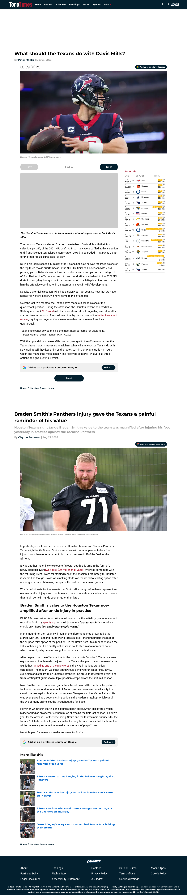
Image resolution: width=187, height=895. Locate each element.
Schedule (60, 4)
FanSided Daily (29, 873)
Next (109, 167)
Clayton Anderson (29, 437)
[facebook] (162, 4)
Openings (57, 868)
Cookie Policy (159, 873)
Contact (96, 868)
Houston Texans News (42, 388)
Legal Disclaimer (30, 879)
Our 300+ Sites (127, 868)
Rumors (48, 4)
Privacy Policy (99, 873)
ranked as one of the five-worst (51, 665)
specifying (49, 622)
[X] (168, 4)
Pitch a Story (59, 873)
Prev (29, 167)
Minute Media (21, 887)
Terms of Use (127, 873)
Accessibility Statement (66, 879)
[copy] (38, 67)
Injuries (97, 4)
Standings (74, 4)
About (23, 868)
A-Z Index (97, 879)
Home (23, 388)
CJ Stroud (47, 311)
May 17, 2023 (64, 334)
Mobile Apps (158, 868)
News (38, 4)
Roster (86, 4)
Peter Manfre (26, 60)
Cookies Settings (129, 879)
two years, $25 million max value (64, 569)
